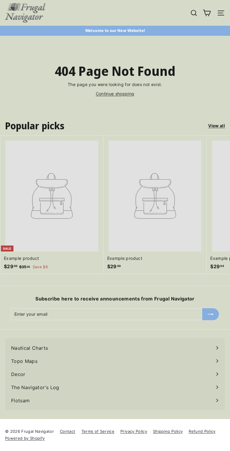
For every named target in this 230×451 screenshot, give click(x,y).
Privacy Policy (133, 431)
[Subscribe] (210, 314)
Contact (67, 431)
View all (216, 125)
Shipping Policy (168, 431)
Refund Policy (202, 431)
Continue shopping (115, 93)
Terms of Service (98, 431)
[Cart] (207, 13)
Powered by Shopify (25, 438)
